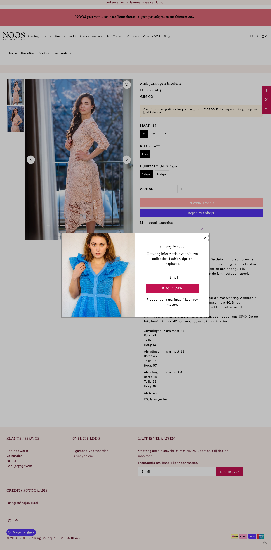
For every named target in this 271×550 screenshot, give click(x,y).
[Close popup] (205, 237)
